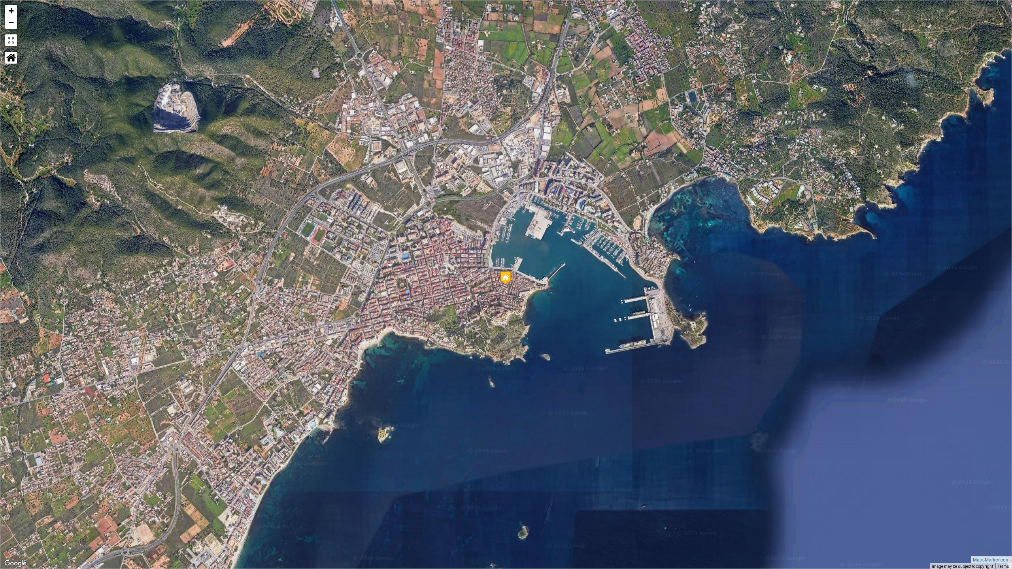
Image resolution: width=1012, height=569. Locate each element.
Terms (1003, 566)
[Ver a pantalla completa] (11, 40)
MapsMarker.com (991, 559)
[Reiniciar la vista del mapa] (11, 58)
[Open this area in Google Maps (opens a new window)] (15, 563)
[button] (505, 277)
